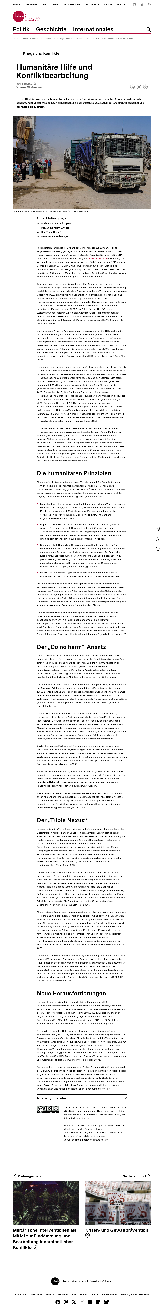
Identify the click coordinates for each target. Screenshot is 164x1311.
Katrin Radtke (26, 84)
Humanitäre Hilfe (125, 39)
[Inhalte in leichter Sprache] (134, 4)
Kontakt (84, 1294)
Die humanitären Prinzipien (56, 223)
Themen (16, 39)
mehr (120, 4)
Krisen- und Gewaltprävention (116, 1230)
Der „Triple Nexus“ (51, 232)
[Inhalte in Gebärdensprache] (142, 4)
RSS (74, 1294)
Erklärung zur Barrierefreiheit (135, 1294)
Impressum (20, 1294)
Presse (94, 1294)
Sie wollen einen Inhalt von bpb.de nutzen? (86, 1139)
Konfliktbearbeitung (106, 39)
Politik (25, 39)
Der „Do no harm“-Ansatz (55, 227)
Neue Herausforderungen (55, 236)
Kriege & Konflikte (66, 39)
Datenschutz (36, 1294)
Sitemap (50, 1294)
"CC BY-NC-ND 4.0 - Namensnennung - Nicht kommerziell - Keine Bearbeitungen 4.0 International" (94, 1111)
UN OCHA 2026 (99, 258)
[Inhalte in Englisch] (149, 4)
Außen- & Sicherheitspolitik (43, 39)
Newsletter (63, 1294)
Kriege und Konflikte (85, 39)
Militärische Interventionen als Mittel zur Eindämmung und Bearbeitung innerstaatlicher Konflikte (44, 1239)
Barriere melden (109, 1294)
